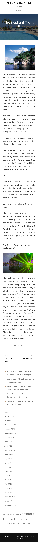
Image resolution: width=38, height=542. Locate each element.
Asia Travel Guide (14, 514)
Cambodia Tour (14, 519)
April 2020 (8, 476)
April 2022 (8, 446)
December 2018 (10, 505)
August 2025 (9, 437)
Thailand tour (26, 523)
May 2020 (8, 471)
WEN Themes (23, 539)
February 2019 (9, 497)
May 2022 (8, 442)
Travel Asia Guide (19, 3)
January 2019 (9, 501)
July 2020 (7, 463)
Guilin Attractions (19, 345)
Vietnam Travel (27, 526)
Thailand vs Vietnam (17, 526)
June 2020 (8, 467)
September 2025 (10, 433)
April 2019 (8, 488)
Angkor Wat (6, 514)
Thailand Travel (7, 526)
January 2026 (9, 416)
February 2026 (9, 412)
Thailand (19, 523)
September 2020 (10, 454)
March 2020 (8, 480)
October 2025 (9, 429)
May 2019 (8, 484)
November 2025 (10, 425)
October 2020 (9, 450)
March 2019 (8, 492)
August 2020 (9, 459)
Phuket (15, 523)
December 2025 (10, 420)
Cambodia (27, 514)
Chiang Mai (28, 519)
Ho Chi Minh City (7, 523)
